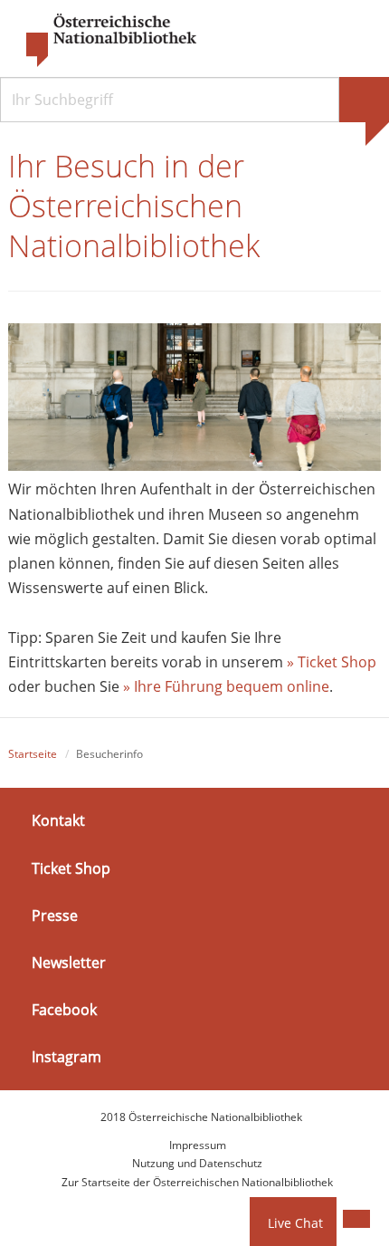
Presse (55, 915)
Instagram (66, 1057)
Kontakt (58, 820)
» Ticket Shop (331, 662)
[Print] (356, 1219)
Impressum (197, 1145)
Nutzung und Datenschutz (197, 1163)
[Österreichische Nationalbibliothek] (102, 41)
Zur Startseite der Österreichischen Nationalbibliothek (197, 1182)
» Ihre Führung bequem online (224, 686)
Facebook (64, 1010)
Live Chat (295, 1223)
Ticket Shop (71, 867)
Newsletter (69, 963)
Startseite (32, 754)
